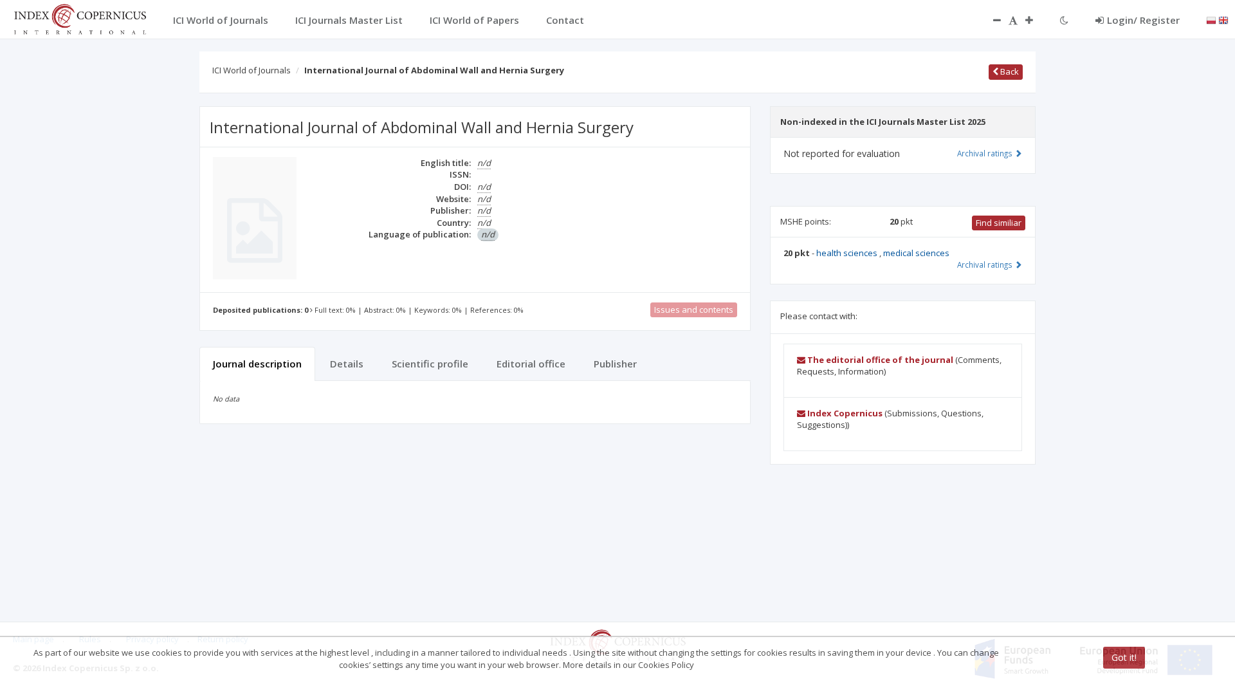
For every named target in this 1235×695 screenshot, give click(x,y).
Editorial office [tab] (531, 363)
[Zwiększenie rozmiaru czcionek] (1036, 20)
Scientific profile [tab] (430, 363)
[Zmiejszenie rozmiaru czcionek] (991, 20)
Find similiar (998, 222)
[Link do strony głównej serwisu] (80, 18)
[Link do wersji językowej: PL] (1211, 19)
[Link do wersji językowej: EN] (1223, 19)
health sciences (847, 253)
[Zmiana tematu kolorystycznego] (1064, 20)
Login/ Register (1143, 20)
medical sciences (916, 253)
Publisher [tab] (615, 363)
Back (1008, 71)
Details (346, 363)
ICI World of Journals (251, 70)
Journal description (257, 363)
